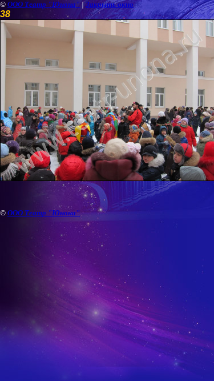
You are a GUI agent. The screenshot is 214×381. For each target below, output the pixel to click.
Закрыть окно (110, 4)
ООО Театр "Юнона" (43, 4)
